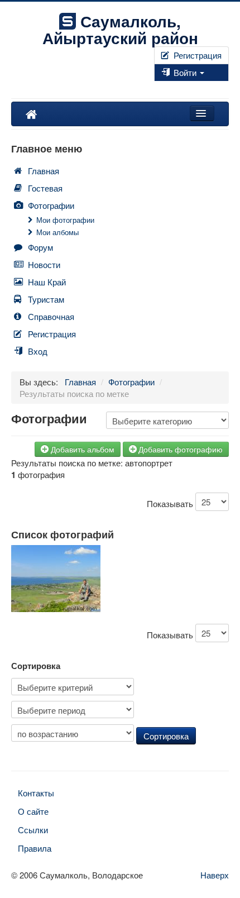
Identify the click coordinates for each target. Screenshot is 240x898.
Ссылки (33, 829)
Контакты (36, 793)
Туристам (46, 299)
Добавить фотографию (180, 449)
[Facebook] (155, 87)
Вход (37, 351)
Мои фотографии (65, 219)
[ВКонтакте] (160, 87)
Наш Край (47, 282)
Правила (34, 848)
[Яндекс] (168, 87)
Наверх (214, 875)
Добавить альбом (82, 449)
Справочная (51, 316)
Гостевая (45, 188)
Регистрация (196, 55)
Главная (43, 170)
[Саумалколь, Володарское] (31, 114)
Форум (40, 247)
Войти (185, 72)
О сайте (33, 811)
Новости (44, 264)
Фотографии (51, 205)
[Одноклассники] (164, 87)
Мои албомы (57, 232)
